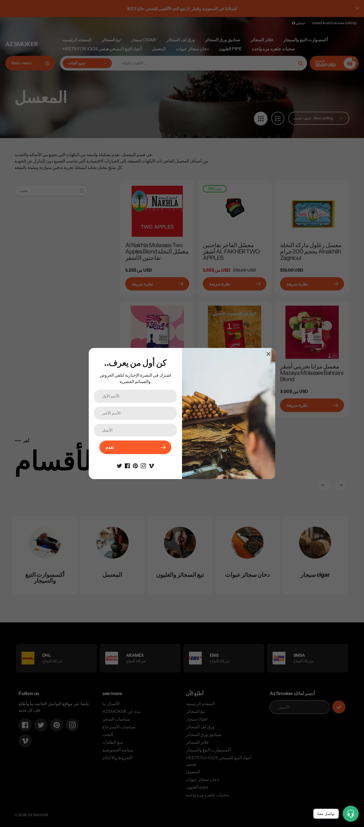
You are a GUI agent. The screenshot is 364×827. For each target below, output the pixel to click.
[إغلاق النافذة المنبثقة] (268, 354)
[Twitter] (119, 465)
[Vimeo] (151, 465)
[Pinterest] (135, 465)
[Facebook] (127, 465)
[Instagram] (143, 465)
